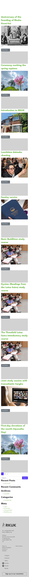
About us (4, 552)
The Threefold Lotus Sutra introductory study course (13, 338)
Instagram (3, 562)
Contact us (4, 555)
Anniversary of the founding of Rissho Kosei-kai (12, 20)
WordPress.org (7, 518)
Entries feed (7, 514)
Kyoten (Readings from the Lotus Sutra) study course (14, 290)
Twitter (3, 567)
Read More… (5, 50)
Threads (3, 572)
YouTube (3, 570)
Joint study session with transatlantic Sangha (13, 387)
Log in (5, 513)
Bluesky (3, 575)
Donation (4, 557)
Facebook (3, 564)
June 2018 (6, 500)
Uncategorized (7, 506)
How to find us (19, 552)
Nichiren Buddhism (6, 554)
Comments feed (8, 516)
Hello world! (7, 490)
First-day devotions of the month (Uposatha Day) (13, 435)
